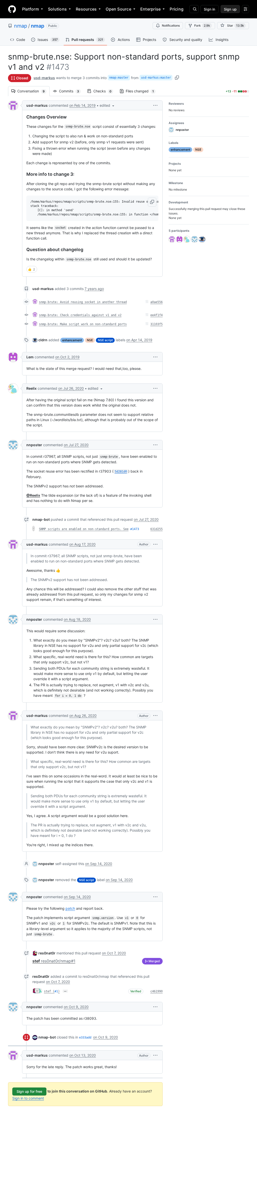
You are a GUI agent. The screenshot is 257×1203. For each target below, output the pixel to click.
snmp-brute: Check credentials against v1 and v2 (80, 315)
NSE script (105, 340)
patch (70, 908)
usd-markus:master (156, 77)
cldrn (42, 340)
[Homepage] (12, 9)
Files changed (142, 91)
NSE (90, 340)
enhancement (72, 340)
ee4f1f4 (156, 315)
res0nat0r (46, 953)
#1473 (134, 529)
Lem (30, 357)
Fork (202, 25)
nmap (20, 26)
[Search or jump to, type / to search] (194, 9)
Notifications (171, 25)
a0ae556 (156, 302)
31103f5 (156, 324)
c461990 (156, 991)
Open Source (118, 9)
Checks (104, 91)
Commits (71, 91)
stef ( (49, 991)
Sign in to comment (28, 1098)
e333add (85, 1037)
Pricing (176, 9)
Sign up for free (29, 1091)
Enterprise (150, 9)
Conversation (33, 91)
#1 (56, 991)
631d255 (156, 529)
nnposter (34, 445)
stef (53, 960)
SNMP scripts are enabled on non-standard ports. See (83, 529)
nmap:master (118, 77)
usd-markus (44, 78)
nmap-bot (41, 519)
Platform (30, 9)
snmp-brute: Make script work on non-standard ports (83, 324)
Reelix (31, 388)
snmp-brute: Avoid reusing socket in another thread (83, 302)
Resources (86, 9)
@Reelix (33, 495)
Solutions (57, 9)
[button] (107, 105)
